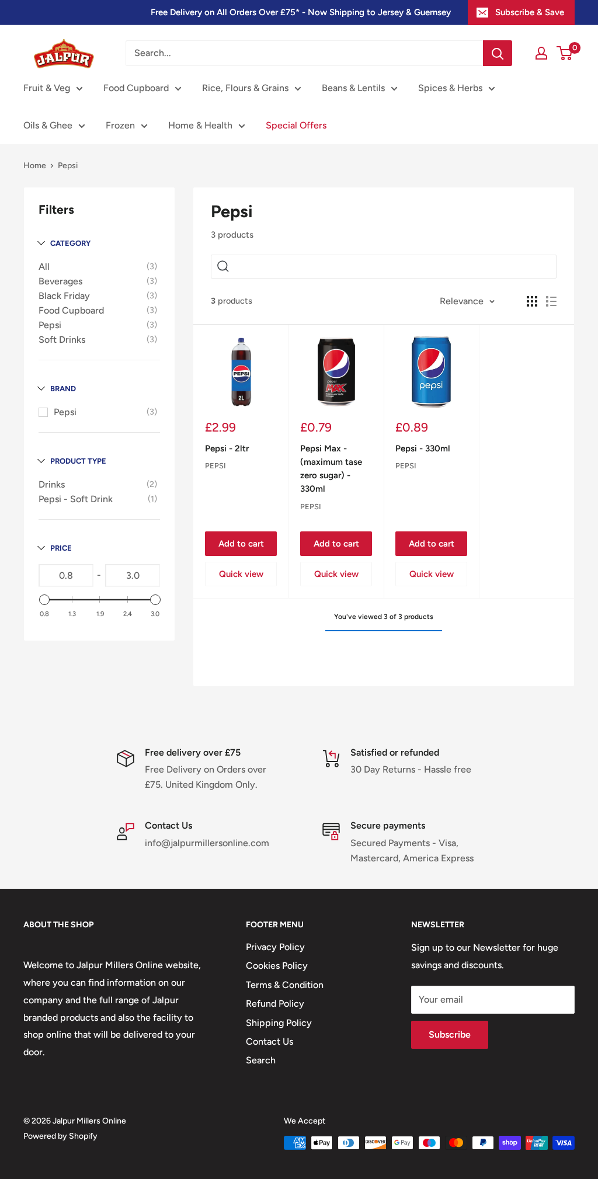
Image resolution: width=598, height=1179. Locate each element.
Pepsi (50, 325)
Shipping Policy (279, 1022)
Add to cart (241, 543)
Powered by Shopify (60, 1136)
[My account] (541, 53)
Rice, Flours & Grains (245, 87)
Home (34, 166)
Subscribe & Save (529, 12)
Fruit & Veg (46, 87)
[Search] (497, 53)
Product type (78, 461)
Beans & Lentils (353, 87)
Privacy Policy (275, 946)
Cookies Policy (277, 965)
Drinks (52, 484)
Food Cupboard (136, 87)
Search (261, 1060)
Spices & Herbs (450, 87)
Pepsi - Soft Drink (76, 499)
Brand (63, 388)
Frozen (120, 125)
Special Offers (296, 125)
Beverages (60, 281)
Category (70, 243)
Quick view (241, 574)
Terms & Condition (285, 984)
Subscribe (450, 1034)
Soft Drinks (62, 339)
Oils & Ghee (47, 125)
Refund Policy (275, 1003)
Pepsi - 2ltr (227, 448)
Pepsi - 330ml (422, 448)
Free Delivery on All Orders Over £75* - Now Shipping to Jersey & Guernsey (301, 12)
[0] (565, 53)
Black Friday (64, 295)
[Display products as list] (551, 301)
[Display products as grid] (532, 301)
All (44, 266)
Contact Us (269, 1041)
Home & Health (200, 125)
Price (61, 548)
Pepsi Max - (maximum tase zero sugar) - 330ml (331, 469)
